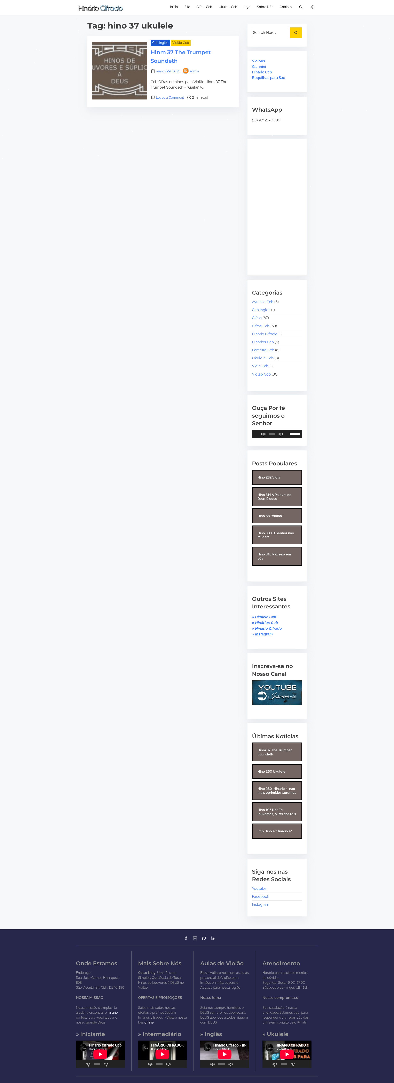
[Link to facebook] (186, 940)
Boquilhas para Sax (268, 77)
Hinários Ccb (263, 342)
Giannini (259, 66)
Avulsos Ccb (262, 302)
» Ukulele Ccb (264, 617)
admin (194, 71)
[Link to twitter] (204, 940)
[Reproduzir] (257, 434)
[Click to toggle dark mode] (312, 7)
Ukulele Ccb (263, 358)
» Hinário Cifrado (267, 628)
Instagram (260, 904)
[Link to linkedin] (213, 940)
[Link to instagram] (195, 940)
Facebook (260, 896)
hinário (113, 1012)
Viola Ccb (260, 366)
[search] (301, 7)
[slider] (295, 433)
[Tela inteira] (120, 1064)
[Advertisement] (277, 204)
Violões (258, 61)
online (148, 1022)
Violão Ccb (180, 43)
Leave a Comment (170, 97)
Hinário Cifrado (264, 334)
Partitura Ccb (263, 350)
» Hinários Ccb (265, 623)
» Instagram (262, 634)
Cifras (257, 318)
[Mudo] (287, 434)
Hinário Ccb (262, 72)
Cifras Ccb (260, 326)
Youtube (259, 888)
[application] (277, 434)
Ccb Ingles (160, 43)
